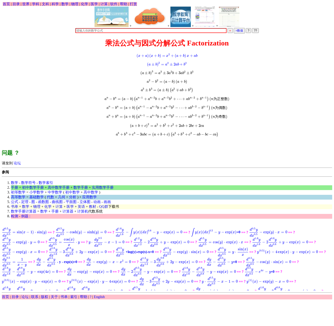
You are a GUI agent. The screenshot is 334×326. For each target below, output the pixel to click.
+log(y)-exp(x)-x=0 (135, 252)
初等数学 (18, 192)
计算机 (82, 211)
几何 (61, 197)
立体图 (85, 202)
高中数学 (91, 192)
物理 (74, 4)
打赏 (133, 4)
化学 (84, 4)
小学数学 (36, 192)
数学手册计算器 (23, 211)
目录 (16, 4)
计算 (104, 4)
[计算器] (149, 17)
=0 (215, 232)
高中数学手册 (59, 187)
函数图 (43, 202)
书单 (14, 206)
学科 (35, 4)
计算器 (67, 211)
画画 (107, 202)
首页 (6, 4)
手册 (14, 187)
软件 (113, 4)
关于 (54, 297)
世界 (26, 4)
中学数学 (55, 192)
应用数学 (89, 197)
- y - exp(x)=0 (56, 262)
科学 (55, 4)
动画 (97, 202)
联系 (34, 297)
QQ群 (103, 206)
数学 (65, 4)
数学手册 (80, 187)
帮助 (123, 4)
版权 (44, 297)
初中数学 (72, 192)
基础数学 (36, 197)
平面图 (71, 202)
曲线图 (57, 202)
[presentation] (167, 56)
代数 (50, 197)
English (99, 297)
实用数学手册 (103, 187)
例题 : (25, 216)
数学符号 (28, 183)
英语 (81, 206)
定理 (24, 202)
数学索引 (46, 183)
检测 (14, 216)
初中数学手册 (33, 187)
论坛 (17, 163)
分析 (72, 197)
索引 (73, 297)
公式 (14, 202)
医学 (94, 4)
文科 (45, 4)
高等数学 (18, 197)
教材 (92, 206)
